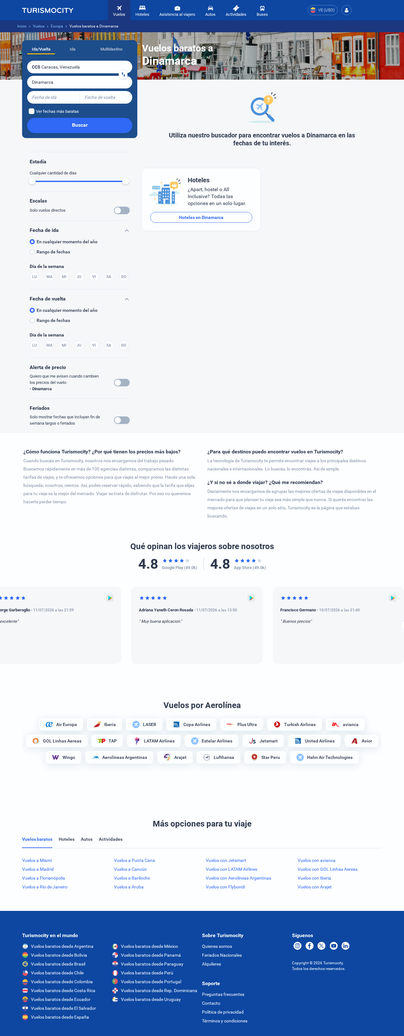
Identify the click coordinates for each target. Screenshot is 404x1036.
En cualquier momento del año (67, 241)
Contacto (211, 1003)
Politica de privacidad (223, 1012)
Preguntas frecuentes (223, 994)
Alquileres (211, 963)
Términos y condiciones (224, 1020)
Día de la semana (47, 266)
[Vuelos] (47, 10)
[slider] (32, 181)
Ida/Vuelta (41, 49)
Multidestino (111, 49)
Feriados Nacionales (222, 955)
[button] (347, 10)
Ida (72, 49)
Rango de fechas (53, 251)
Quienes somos (217, 946)
